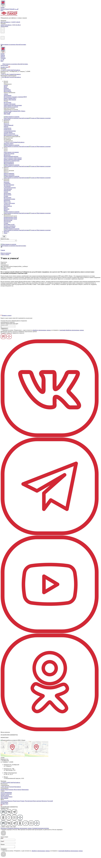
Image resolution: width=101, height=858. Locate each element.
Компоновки (25, 789)
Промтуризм (16, 801)
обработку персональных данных (42, 330)
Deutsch (7, 9)
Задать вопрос (4, 26)
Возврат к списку (7, 315)
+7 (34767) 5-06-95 (15, 22)
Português (12, 9)
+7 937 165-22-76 (5, 786)
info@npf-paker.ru (5, 22)
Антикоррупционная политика (40, 828)
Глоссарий (50, 801)
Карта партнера (37, 801)
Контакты (44, 801)
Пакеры (3, 789)
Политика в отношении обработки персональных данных (16, 828)
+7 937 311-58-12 (16, 25)
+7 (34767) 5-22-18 (9, 142)
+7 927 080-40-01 (5, 77)
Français (3, 9)
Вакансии (10, 801)
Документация (29, 801)
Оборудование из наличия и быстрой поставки (15, 64)
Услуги (2, 792)
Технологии (4, 801)
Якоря (6, 789)
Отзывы (22, 801)
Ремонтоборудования (6, 797)
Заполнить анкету (8, 143)
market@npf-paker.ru (6, 25)
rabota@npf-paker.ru (19, 142)
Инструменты (17, 789)
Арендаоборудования (5, 796)
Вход (2, 10)
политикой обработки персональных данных (72, 330)
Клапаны (11, 789)
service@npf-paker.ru (15, 77)
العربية (16, 9)
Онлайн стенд (5, 67)
